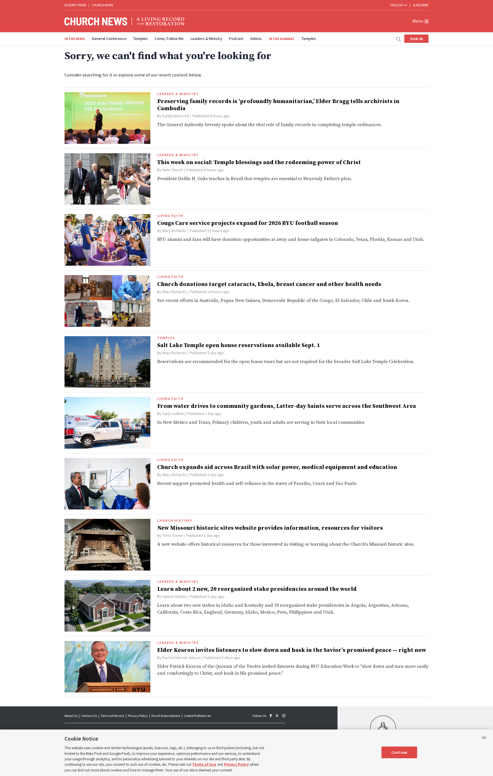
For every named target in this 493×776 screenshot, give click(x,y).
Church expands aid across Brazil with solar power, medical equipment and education (277, 467)
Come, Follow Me (169, 38)
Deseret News (75, 5)
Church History (174, 520)
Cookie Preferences (197, 715)
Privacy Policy (138, 715)
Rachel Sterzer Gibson (181, 657)
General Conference (109, 38)
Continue (399, 752)
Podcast (236, 38)
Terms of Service (112, 715)
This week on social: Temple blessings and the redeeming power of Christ (259, 162)
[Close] (484, 738)
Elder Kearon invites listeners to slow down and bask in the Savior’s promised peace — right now (291, 650)
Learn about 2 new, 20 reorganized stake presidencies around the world (257, 589)
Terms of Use (204, 764)
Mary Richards (174, 230)
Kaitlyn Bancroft (175, 115)
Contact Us (89, 715)
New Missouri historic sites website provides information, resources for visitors (270, 528)
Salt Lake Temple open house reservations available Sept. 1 (238, 345)
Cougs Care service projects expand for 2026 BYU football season (247, 223)
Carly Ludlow (173, 413)
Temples (140, 38)
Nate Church (172, 169)
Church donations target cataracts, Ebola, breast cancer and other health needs (269, 284)
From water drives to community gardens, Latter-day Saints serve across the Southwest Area (286, 406)
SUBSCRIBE (421, 5)
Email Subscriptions (165, 715)
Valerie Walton (174, 596)
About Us (70, 715)
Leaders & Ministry (206, 38)
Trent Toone (172, 535)
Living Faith (170, 215)
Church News (102, 5)
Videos (256, 38)
